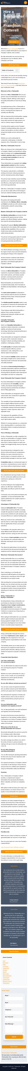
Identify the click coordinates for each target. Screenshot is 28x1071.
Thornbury (5, 966)
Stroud (4, 972)
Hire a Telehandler (13, 48)
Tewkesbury (6, 983)
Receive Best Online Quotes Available (14, 470)
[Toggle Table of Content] (16, 70)
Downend (6, 847)
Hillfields (16, 847)
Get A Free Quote (14, 951)
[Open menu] (25, 2)
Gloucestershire (7, 975)
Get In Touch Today (14, 65)
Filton (11, 847)
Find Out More (14, 796)
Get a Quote (13, 41)
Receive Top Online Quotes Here (14, 629)
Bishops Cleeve (7, 981)
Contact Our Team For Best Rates (14, 245)
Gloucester (6, 974)
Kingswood (6, 968)
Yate (2, 847)
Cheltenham (6, 979)
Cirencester (6, 977)
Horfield (21, 847)
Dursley (5, 970)
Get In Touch (14, 1046)
